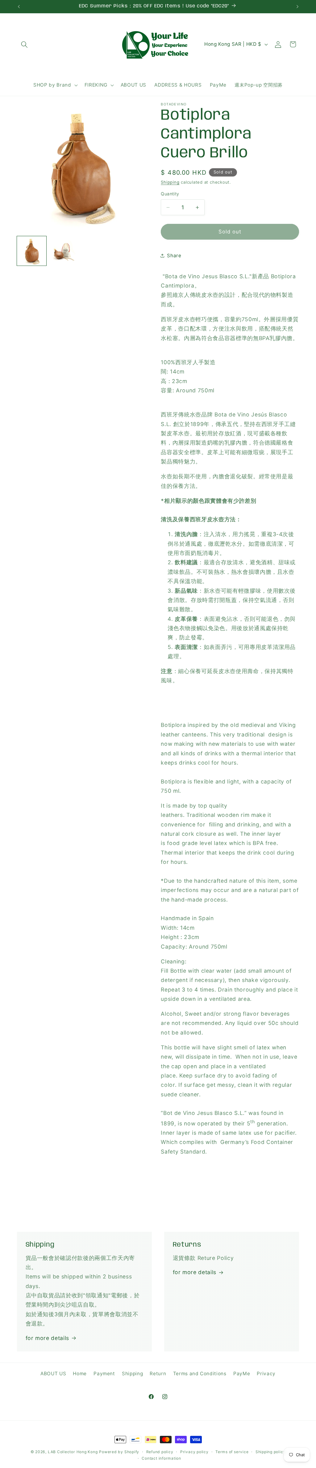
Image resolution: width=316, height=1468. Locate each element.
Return (158, 1373)
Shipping (170, 182)
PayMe (241, 1373)
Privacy (266, 1373)
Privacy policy (194, 1451)
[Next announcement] (297, 6)
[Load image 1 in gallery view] (31, 251)
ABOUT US (53, 1373)
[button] (24, 44)
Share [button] (174, 255)
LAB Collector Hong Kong (73, 1451)
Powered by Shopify (119, 1451)
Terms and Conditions (200, 1373)
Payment (104, 1373)
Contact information (161, 1458)
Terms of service (231, 1451)
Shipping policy (271, 1451)
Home (80, 1373)
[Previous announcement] (19, 6)
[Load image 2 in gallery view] (64, 251)
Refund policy (159, 1451)
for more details (47, 1338)
